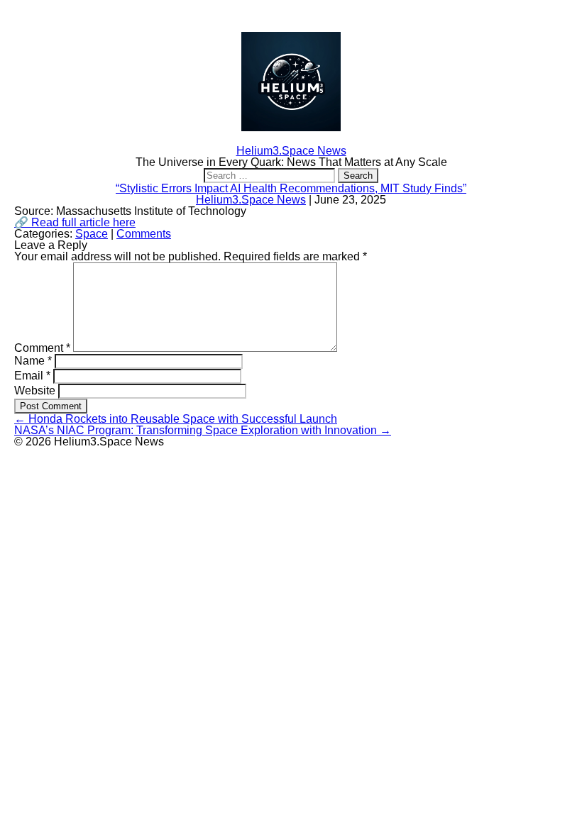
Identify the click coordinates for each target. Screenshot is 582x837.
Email (32, 376)
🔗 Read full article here (75, 222)
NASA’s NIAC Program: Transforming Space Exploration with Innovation (202, 430)
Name (33, 361)
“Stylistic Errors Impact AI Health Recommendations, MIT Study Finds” (291, 188)
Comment (42, 348)
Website (34, 390)
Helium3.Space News (251, 200)
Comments (143, 234)
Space (91, 234)
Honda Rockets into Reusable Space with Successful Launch (175, 419)
